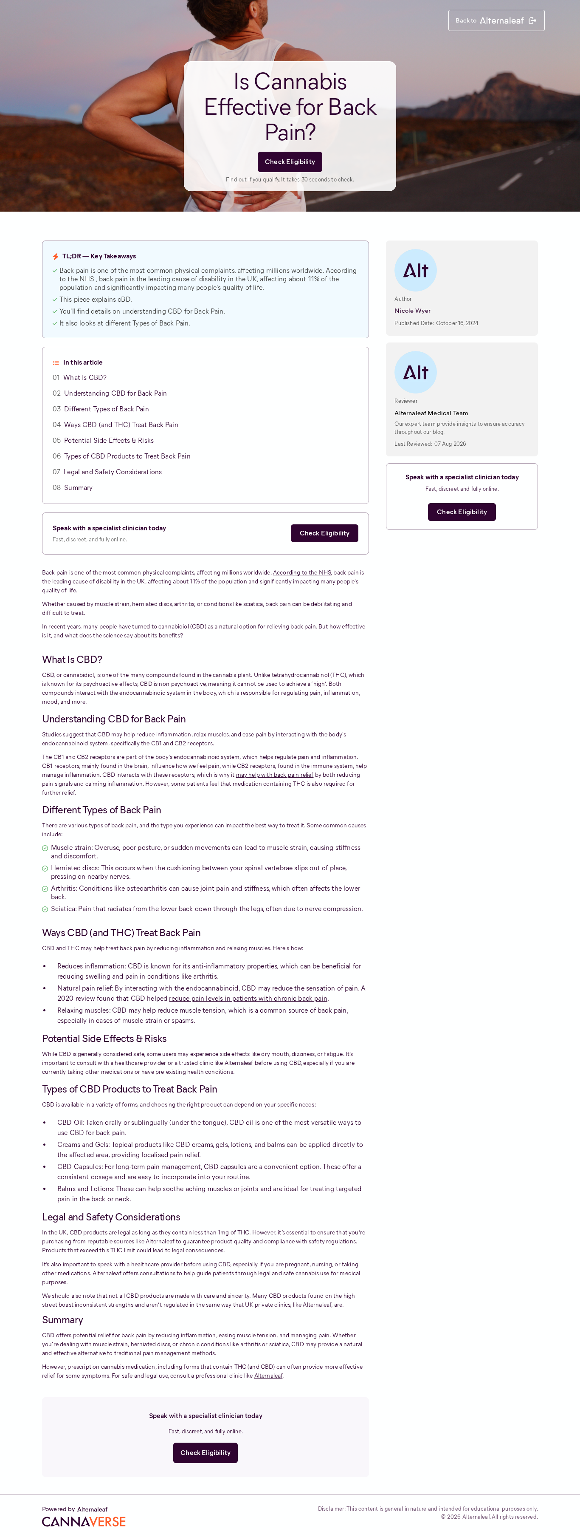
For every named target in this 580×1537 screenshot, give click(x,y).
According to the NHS (302, 572)
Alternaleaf (268, 1375)
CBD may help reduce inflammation (144, 734)
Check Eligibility (290, 162)
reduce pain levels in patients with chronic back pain (248, 998)
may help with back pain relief (275, 774)
